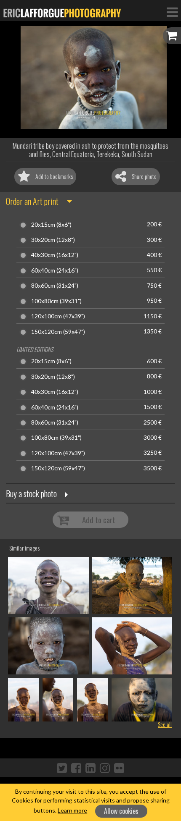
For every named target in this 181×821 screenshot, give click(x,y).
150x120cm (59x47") (58, 331)
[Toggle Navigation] (172, 12)
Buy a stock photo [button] (31, 493)
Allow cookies (121, 811)
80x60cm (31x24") (54, 285)
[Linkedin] (90, 768)
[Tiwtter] (62, 768)
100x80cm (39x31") (56, 301)
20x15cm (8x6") (51, 224)
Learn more (72, 810)
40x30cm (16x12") (54, 255)
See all (165, 724)
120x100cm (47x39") (58, 316)
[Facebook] (76, 768)
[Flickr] (119, 768)
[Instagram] (105, 768)
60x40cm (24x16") (54, 270)
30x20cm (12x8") (53, 239)
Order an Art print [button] (32, 201)
